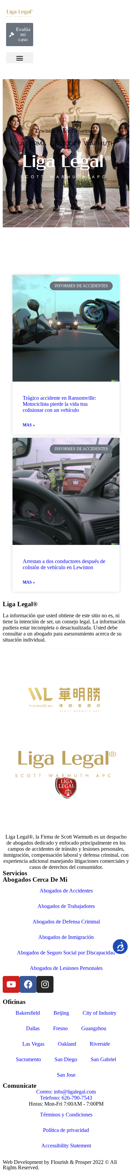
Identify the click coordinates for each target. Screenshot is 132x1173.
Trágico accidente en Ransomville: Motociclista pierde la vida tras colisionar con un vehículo (59, 404)
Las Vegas (33, 1044)
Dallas (33, 1028)
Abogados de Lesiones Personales (66, 968)
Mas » (29, 425)
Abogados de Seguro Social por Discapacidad (66, 952)
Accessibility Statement (66, 1145)
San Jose (66, 1075)
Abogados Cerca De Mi (35, 879)
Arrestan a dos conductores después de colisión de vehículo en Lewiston (64, 564)
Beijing (61, 1013)
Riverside (100, 1044)
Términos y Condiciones (66, 1114)
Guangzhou (93, 1028)
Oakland (67, 1044)
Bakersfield (28, 1013)
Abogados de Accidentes (66, 890)
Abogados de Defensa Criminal (66, 921)
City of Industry (99, 1013)
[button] (19, 57)
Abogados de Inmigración (66, 937)
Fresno (60, 1028)
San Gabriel (103, 1059)
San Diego (65, 1059)
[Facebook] (28, 984)
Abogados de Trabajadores (66, 906)
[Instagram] (45, 984)
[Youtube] (11, 984)
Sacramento (28, 1059)
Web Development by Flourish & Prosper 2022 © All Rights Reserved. (60, 1164)
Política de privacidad (66, 1130)
